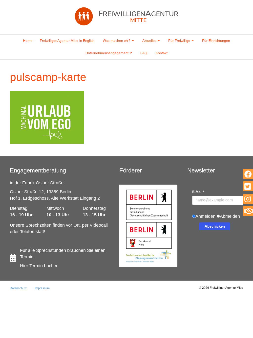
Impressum (42, 288)
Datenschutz (18, 288)
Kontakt (162, 53)
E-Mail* (198, 192)
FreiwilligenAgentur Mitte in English (67, 41)
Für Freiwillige (179, 41)
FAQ (143, 53)
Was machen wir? (116, 41)
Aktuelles (149, 41)
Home (27, 41)
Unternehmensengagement (106, 53)
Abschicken (215, 226)
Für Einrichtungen (216, 41)
